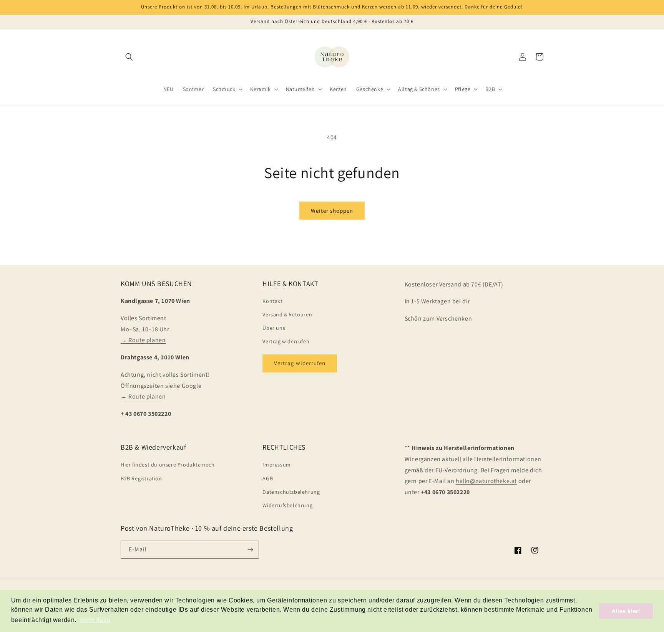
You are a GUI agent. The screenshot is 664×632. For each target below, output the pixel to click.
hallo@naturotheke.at (486, 481)
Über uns (273, 327)
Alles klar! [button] (626, 611)
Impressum (276, 464)
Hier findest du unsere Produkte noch (168, 464)
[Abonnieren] (250, 550)
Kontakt (272, 301)
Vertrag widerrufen (285, 341)
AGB (267, 478)
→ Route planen (143, 340)
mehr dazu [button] (95, 620)
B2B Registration (141, 478)
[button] (129, 56)
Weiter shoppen (332, 210)
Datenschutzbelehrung (291, 491)
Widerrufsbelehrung (287, 505)
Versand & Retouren (287, 314)
